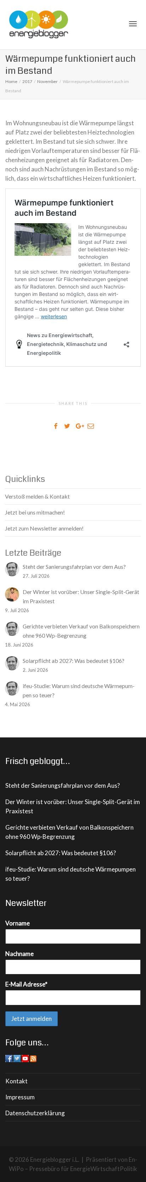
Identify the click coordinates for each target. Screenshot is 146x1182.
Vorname (17, 923)
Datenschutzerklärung (35, 1113)
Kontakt (16, 1081)
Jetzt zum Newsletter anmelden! (44, 528)
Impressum (20, 1097)
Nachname (19, 953)
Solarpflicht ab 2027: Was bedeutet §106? (60, 853)
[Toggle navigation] (133, 24)
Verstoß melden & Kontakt (37, 496)
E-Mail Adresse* (26, 984)
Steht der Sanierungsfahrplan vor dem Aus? (62, 785)
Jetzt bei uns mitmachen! (35, 512)
